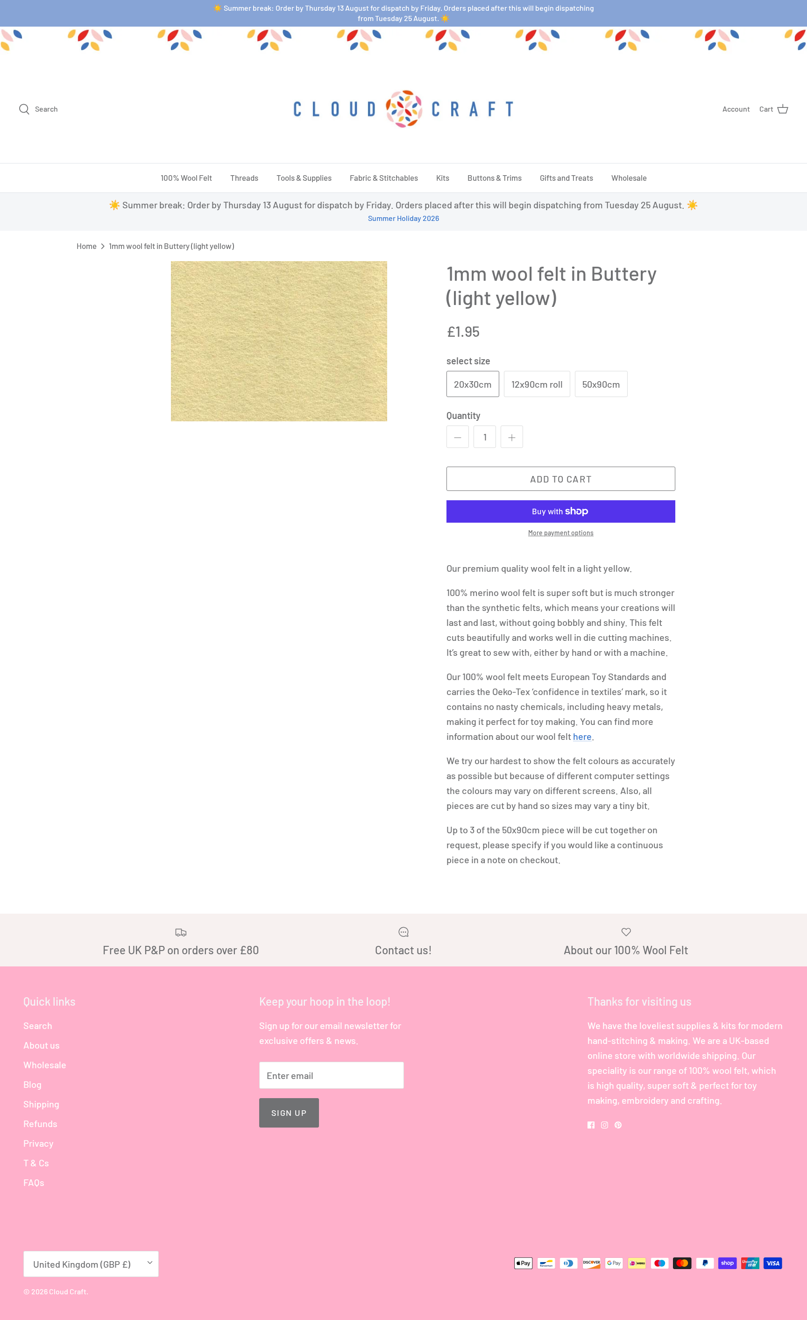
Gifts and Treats (566, 177)
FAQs (33, 1182)
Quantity (463, 415)
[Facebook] (591, 1124)
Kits (442, 177)
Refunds (40, 1123)
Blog (32, 1084)
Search (37, 1025)
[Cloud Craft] (403, 109)
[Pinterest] (618, 1124)
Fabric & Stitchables (384, 177)
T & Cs (36, 1162)
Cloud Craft (67, 1291)
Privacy (38, 1143)
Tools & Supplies (304, 177)
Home (87, 245)
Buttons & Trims (494, 177)
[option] (279, 341)
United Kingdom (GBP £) (81, 1264)
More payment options (561, 533)
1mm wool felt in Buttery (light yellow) (171, 245)
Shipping (41, 1103)
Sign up (289, 1112)
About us (41, 1044)
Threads (244, 177)
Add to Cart (561, 478)
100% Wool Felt (186, 177)
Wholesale (629, 177)
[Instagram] (604, 1124)
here (582, 736)
